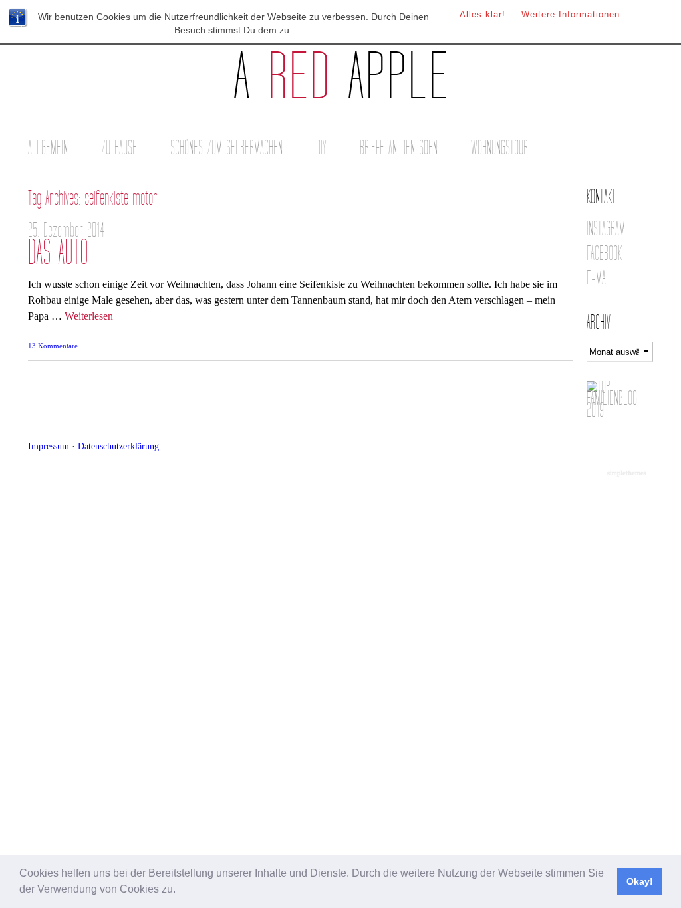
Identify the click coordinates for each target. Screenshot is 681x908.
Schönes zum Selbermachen (226, 148)
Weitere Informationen (570, 14)
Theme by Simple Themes (628, 474)
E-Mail (600, 278)
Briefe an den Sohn (399, 148)
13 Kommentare (53, 346)
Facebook (604, 253)
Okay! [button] (639, 881)
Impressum (48, 446)
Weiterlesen (89, 316)
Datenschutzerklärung (118, 446)
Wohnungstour (499, 148)
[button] (180, 891)
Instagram (606, 229)
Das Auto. (60, 253)
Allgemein (48, 148)
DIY (321, 148)
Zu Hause (119, 148)
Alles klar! (482, 14)
